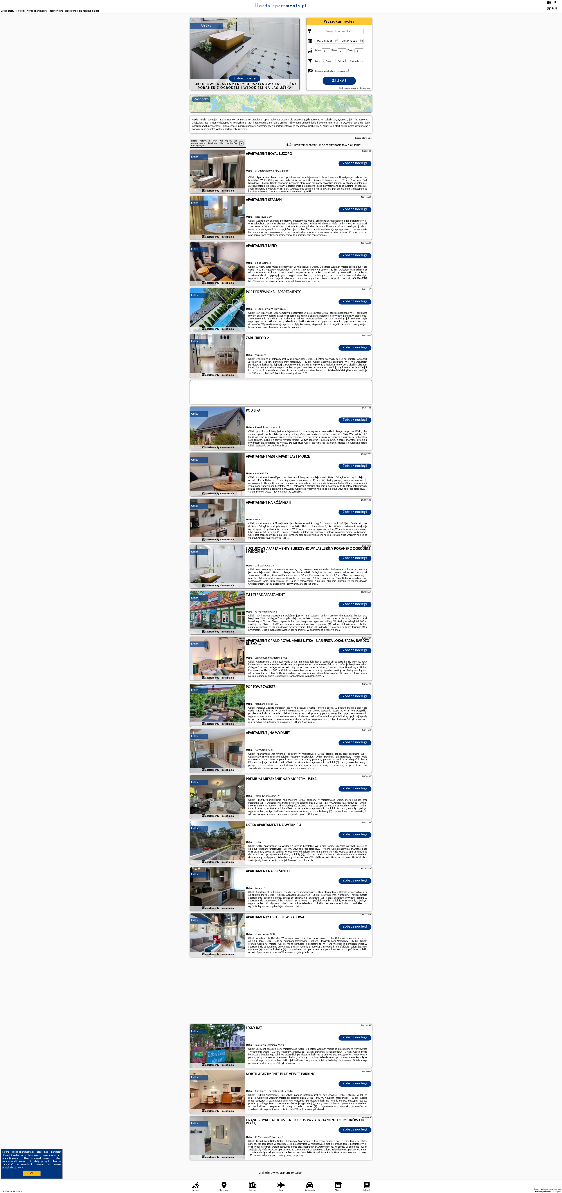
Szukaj (339, 81)
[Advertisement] (281, 991)
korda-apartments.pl (281, 6)
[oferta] (203, 190)
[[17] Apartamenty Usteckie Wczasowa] (217, 935)
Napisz (558, 1191)
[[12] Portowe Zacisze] (217, 705)
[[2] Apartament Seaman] (217, 218)
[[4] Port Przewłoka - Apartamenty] (217, 310)
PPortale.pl (17, 1191)
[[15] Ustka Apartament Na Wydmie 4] (217, 843)
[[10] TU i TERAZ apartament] (217, 613)
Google (7, 1155)
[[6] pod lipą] (217, 429)
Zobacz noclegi (355, 163)
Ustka (194, 157)
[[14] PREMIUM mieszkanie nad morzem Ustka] (217, 797)
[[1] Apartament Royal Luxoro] (217, 172)
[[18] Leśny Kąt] (217, 1046)
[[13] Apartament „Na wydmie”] (217, 751)
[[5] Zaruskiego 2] (217, 356)
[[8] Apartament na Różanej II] (217, 521)
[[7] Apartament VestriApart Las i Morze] (217, 475)
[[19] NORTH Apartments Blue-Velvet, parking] (217, 1092)
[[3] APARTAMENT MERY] (217, 264)
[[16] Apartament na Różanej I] (217, 889)
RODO (21, 1167)
